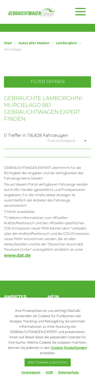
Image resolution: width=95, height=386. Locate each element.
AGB (49, 372)
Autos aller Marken (33, 43)
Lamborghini (66, 43)
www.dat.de (17, 255)
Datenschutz (68, 372)
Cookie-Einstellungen (69, 348)
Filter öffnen (48, 81)
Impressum (31, 372)
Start (8, 43)
